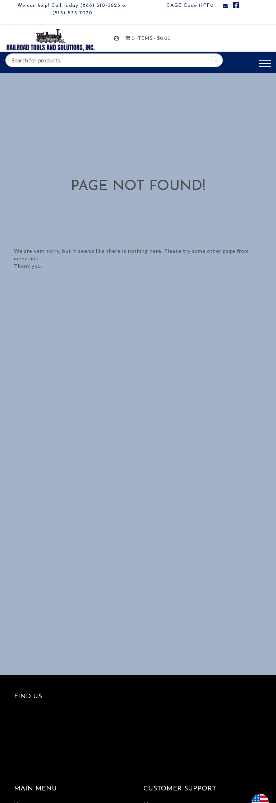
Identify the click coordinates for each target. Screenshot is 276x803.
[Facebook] (236, 6)
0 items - (146, 38)
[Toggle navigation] (265, 63)
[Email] (225, 6)
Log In (118, 38)
